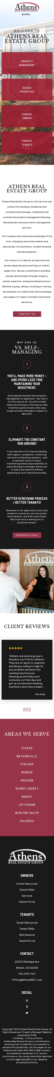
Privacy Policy (34, 1038)
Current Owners (27, 116)
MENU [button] (27, 14)
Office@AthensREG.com (27, 979)
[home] (27, 6)
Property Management (27, 63)
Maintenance (27, 934)
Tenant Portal (27, 940)
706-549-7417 (27, 973)
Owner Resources (27, 883)
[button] (25, 709)
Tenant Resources (27, 922)
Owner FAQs (27, 889)
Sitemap (19, 1038)
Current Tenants (27, 142)
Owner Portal (27, 901)
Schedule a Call (27, 535)
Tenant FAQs (27, 928)
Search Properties (27, 89)
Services (27, 895)
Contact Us (27, 314)
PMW (34, 1035)
